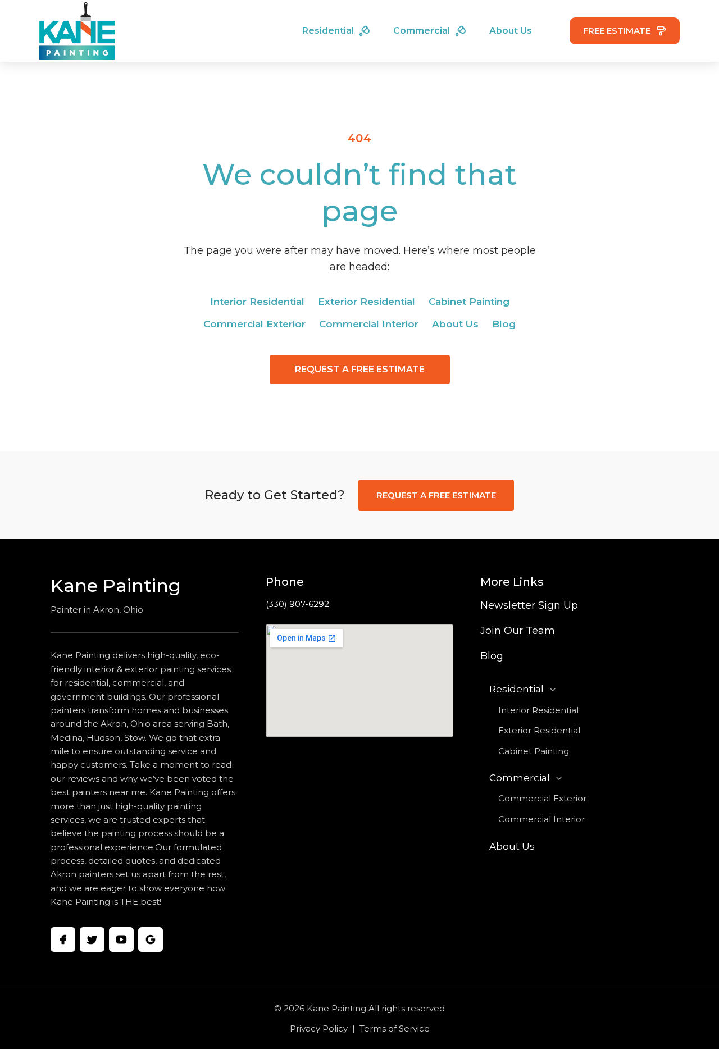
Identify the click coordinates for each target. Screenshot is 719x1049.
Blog (504, 324)
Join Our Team (517, 630)
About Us (510, 30)
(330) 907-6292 (297, 604)
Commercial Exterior (254, 324)
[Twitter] (92, 939)
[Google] (150, 939)
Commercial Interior (368, 324)
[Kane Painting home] (77, 31)
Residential (328, 30)
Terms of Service (395, 1028)
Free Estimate (616, 30)
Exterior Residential (366, 301)
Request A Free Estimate (360, 369)
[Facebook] (63, 939)
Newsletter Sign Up (529, 605)
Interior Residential (257, 301)
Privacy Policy (319, 1028)
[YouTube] (121, 939)
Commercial (421, 30)
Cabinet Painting (469, 301)
